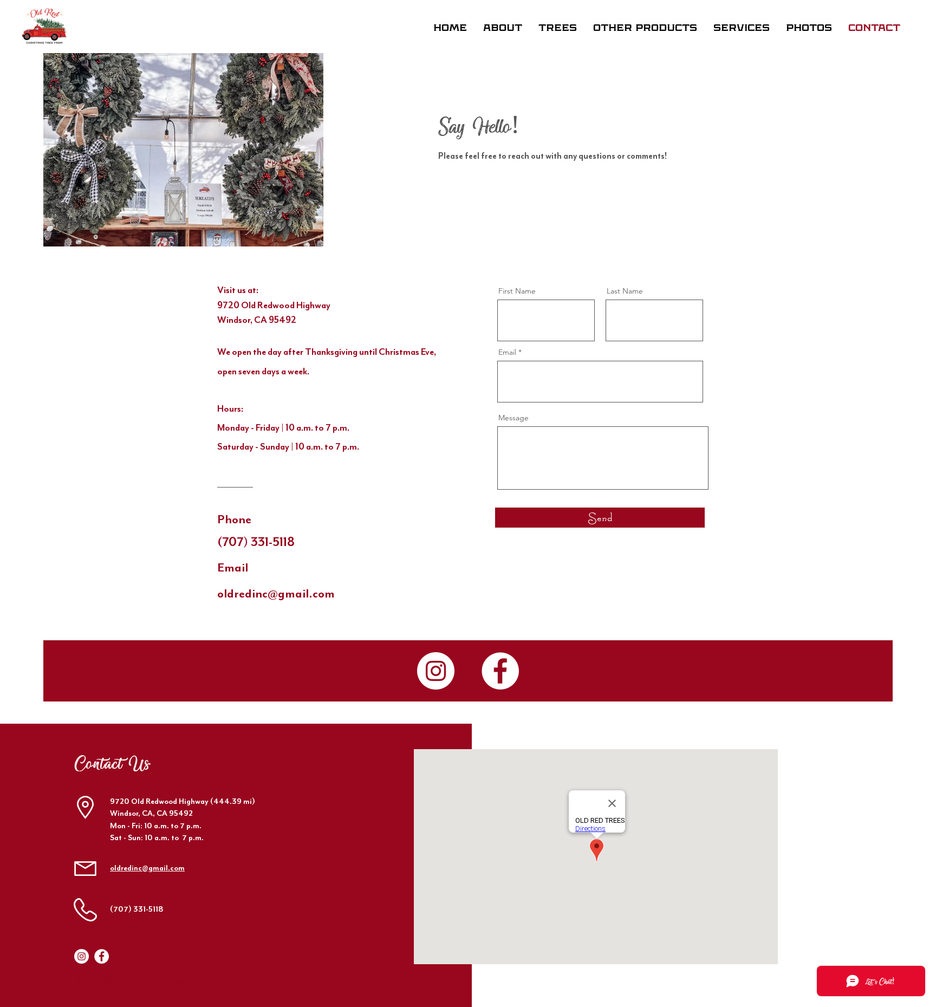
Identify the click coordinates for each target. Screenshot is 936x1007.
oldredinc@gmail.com (147, 868)
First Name (517, 291)
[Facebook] (500, 671)
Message (513, 417)
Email (507, 352)
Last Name (625, 291)
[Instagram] (435, 671)
